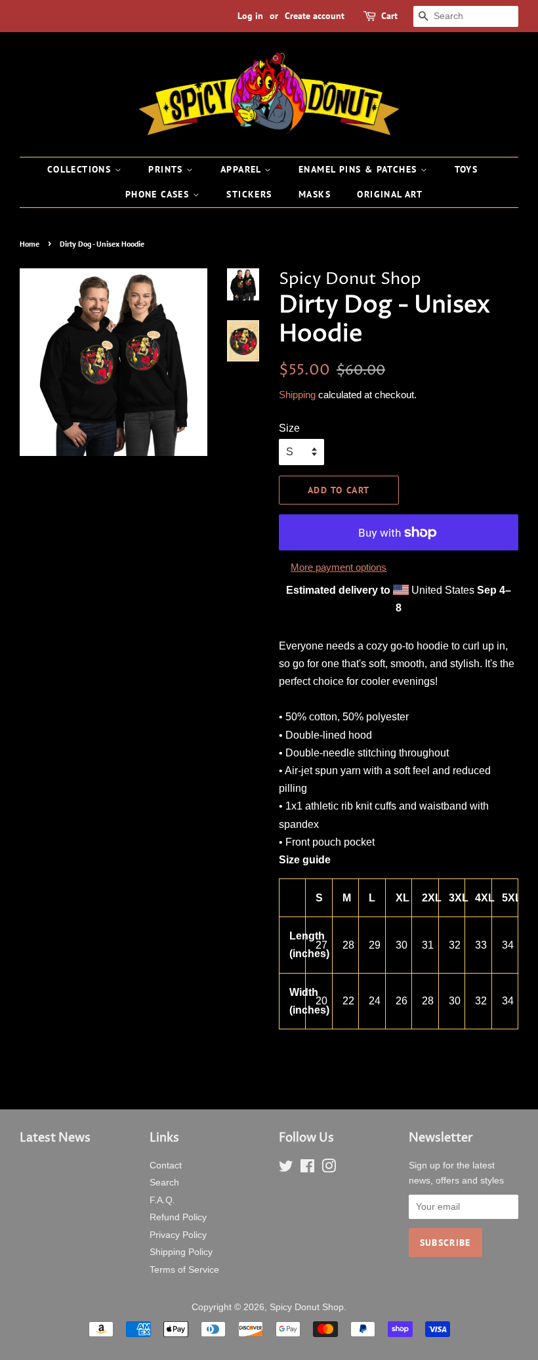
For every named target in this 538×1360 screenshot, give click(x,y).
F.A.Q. (162, 1200)
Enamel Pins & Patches (360, 169)
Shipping (297, 394)
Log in (250, 16)
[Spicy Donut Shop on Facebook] (307, 1169)
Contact (166, 1165)
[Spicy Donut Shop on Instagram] (328, 1169)
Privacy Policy (178, 1235)
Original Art (390, 194)
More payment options (338, 567)
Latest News (55, 1138)
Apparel (242, 169)
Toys (466, 169)
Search (164, 1182)
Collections (81, 169)
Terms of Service (184, 1270)
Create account (314, 16)
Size (289, 428)
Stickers (249, 194)
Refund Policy (178, 1217)
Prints (167, 169)
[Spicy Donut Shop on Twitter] (286, 1169)
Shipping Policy (181, 1252)
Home (29, 244)
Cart (389, 16)
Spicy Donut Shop (307, 1307)
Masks (315, 194)
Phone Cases (159, 194)
